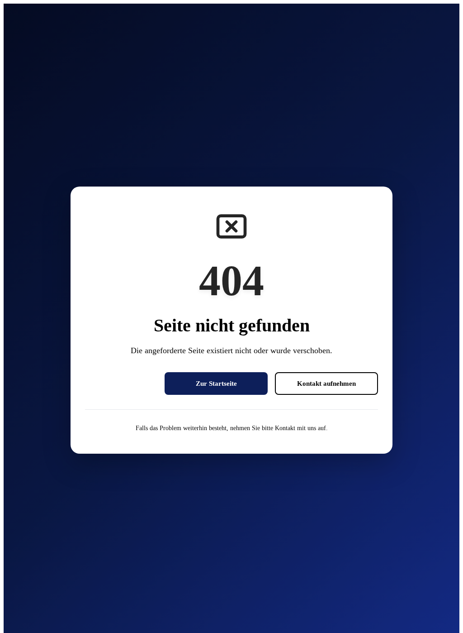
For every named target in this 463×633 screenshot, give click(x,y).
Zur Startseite (216, 383)
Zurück (121, 383)
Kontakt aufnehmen (326, 383)
